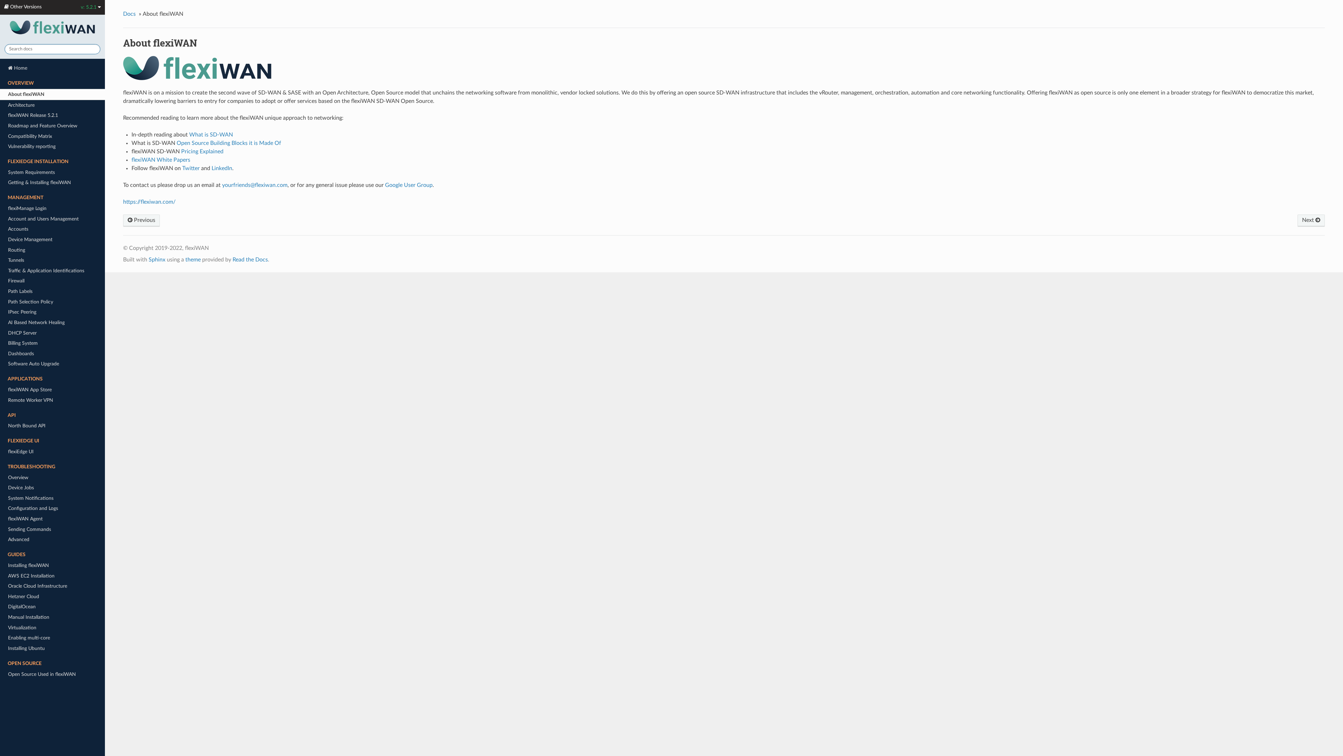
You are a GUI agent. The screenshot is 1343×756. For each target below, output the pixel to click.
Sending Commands (29, 529)
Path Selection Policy (30, 301)
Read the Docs (250, 259)
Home (20, 68)
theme (193, 259)
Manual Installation (28, 617)
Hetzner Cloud (23, 596)
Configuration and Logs (33, 508)
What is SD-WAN (211, 135)
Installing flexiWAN (28, 565)
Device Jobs (21, 487)
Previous (144, 220)
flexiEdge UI (21, 451)
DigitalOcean (22, 606)
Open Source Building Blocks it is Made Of (229, 143)
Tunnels (16, 260)
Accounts (18, 229)
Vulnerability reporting (32, 146)
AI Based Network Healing (36, 322)
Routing (16, 250)
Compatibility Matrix (30, 136)
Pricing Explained (202, 151)
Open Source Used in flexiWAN (42, 674)
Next (1308, 220)
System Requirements (31, 172)
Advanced (18, 539)
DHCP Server (22, 333)
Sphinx (157, 259)
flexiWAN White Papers (161, 160)
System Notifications (31, 498)
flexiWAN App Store (30, 389)
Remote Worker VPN (30, 400)
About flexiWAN (26, 94)
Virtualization (22, 627)
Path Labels (20, 291)
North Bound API (26, 425)
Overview (18, 477)
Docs (129, 14)
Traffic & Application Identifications (46, 270)
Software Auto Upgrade (33, 363)
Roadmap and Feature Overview (42, 125)
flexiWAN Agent (25, 519)
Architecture (21, 105)
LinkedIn (222, 168)
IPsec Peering (22, 312)
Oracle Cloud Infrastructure (37, 586)
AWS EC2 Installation (31, 576)
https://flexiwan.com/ (149, 202)
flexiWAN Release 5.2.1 (33, 115)
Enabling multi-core (29, 637)
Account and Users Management (43, 219)
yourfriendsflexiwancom (254, 185)
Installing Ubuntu (26, 648)
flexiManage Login (27, 208)
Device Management (30, 239)
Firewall (16, 281)
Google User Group (409, 185)
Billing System (23, 343)
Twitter (191, 168)
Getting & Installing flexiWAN (39, 182)
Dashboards (21, 353)
